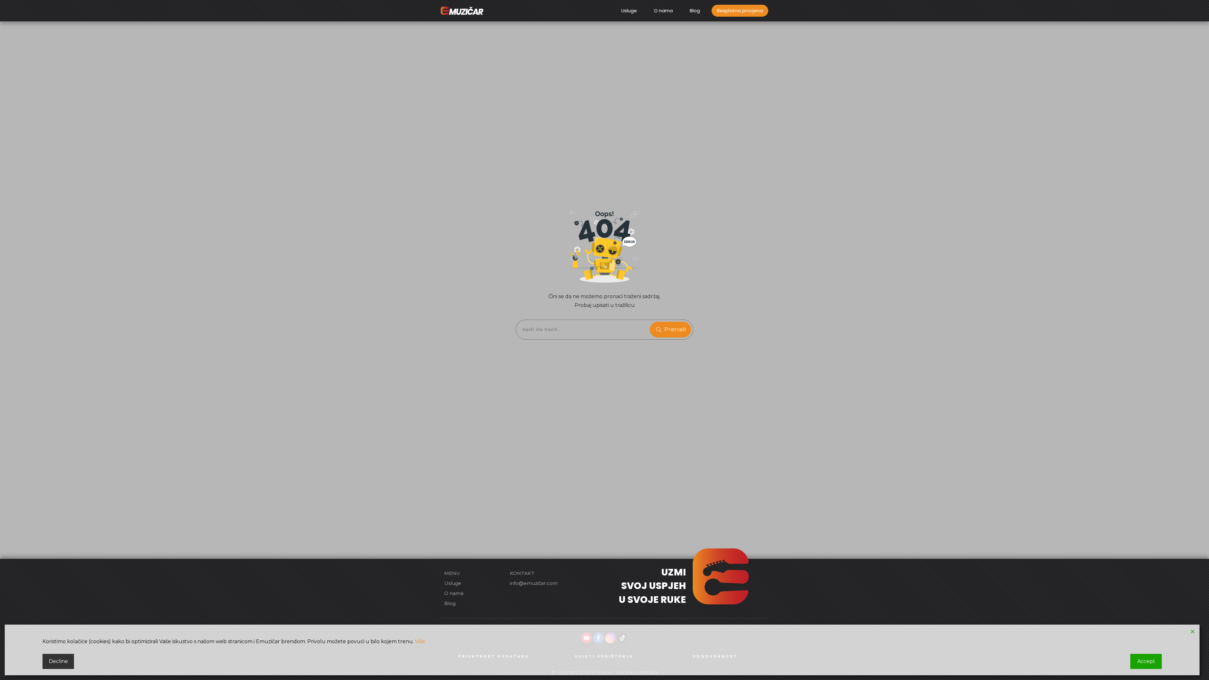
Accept (1146, 661)
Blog (450, 603)
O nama (453, 593)
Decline (58, 661)
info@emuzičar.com (534, 583)
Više (420, 641)
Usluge (452, 583)
